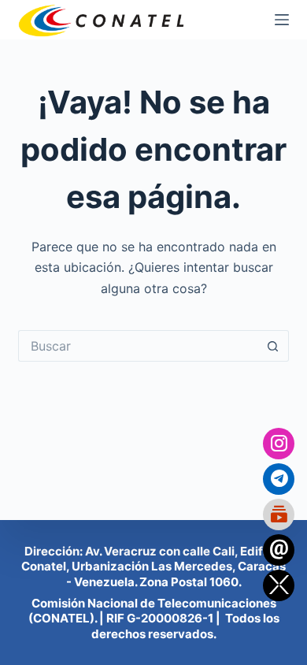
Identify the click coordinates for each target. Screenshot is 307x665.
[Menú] (282, 20)
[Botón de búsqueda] (273, 346)
